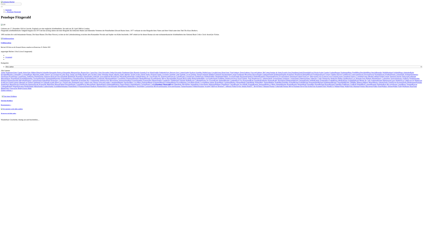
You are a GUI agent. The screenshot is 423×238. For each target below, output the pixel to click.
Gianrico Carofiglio (356, 76)
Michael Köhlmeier (324, 82)
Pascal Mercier (87, 84)
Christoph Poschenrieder (222, 74)
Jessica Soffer (402, 78)
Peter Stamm (190, 84)
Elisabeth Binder (67, 76)
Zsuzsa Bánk (27, 88)
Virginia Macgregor (366, 86)
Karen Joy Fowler (208, 80)
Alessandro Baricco (56, 72)
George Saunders (344, 76)
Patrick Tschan (141, 84)
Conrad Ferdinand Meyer (240, 74)
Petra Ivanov (199, 84)
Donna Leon (17, 76)
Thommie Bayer (298, 86)
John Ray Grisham (89, 80)
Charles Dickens (150, 74)
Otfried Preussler (65, 84)
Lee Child (404, 80)
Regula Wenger (297, 84)
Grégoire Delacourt (402, 76)
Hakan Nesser (10, 78)
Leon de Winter (413, 80)
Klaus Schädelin (349, 80)
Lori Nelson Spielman (32, 82)
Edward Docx (56, 76)
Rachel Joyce (239, 84)
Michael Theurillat (337, 82)
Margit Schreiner (154, 82)
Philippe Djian (220, 84)
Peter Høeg (174, 84)
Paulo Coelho (151, 84)
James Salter (310, 78)
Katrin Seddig (309, 80)
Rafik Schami (248, 84)
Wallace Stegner (387, 86)
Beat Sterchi (371, 72)
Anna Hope (221, 72)
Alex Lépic (98, 72)
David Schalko (385, 74)
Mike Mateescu (358, 82)
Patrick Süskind (130, 84)
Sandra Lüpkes (43, 86)
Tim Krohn (308, 86)
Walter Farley (397, 86)
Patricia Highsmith (107, 84)
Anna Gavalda (212, 72)
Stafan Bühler (127, 86)
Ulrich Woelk (326, 86)
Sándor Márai (33, 86)
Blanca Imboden (404, 72)
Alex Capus (90, 72)
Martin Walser (255, 82)
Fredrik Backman (241, 76)
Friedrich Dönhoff (253, 76)
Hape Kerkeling (86, 78)
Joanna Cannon (31, 80)
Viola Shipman (354, 86)
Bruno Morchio (33, 74)
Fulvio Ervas (278, 76)
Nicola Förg (18, 84)
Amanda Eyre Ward (147, 72)
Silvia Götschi (107, 86)
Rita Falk (342, 84)
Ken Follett (330, 80)
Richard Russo (324, 84)
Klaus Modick (339, 80)
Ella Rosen (76, 76)
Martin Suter (245, 82)
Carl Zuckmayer (55, 74)
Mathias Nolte (273, 82)
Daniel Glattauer (263, 74)
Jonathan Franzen (142, 80)
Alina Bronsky (135, 72)
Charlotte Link (174, 74)
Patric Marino (96, 84)
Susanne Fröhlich (192, 86)
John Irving (79, 80)
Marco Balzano (142, 82)
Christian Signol (195, 74)
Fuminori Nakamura (290, 76)
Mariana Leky (186, 82)
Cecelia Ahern (140, 74)
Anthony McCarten (263, 72)
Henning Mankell (139, 78)
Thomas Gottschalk (276, 86)
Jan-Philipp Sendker (342, 78)
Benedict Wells (381, 72)
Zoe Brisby (18, 88)
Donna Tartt (25, 76)
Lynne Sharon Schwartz (96, 82)
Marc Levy (133, 82)
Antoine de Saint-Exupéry (279, 72)
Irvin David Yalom (240, 78)
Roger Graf (349, 84)
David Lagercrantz (352, 74)
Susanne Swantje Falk (206, 86)
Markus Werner (235, 82)
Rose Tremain (407, 84)
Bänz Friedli (352, 72)
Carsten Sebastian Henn (104, 74)
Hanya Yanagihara (74, 78)
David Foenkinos (314, 74)
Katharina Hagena (267, 80)
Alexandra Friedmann (122, 72)
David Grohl (341, 74)
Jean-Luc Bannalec (355, 78)
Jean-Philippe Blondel (370, 78)
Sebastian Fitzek (66, 86)
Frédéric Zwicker (229, 76)
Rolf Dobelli (357, 84)
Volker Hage (377, 86)
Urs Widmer (335, 86)
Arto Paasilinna (293, 72)
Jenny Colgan (382, 78)
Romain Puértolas (377, 84)
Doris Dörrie (34, 76)
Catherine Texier (129, 74)
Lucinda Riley (54, 82)
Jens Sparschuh (392, 78)
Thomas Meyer (288, 86)
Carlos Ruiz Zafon (67, 74)
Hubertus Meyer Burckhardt (164, 78)
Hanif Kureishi (20, 78)
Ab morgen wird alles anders (8, 113)
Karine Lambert (230, 80)
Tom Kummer (317, 86)
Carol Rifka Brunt (80, 74)
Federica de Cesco (146, 76)
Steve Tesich (136, 86)
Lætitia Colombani (111, 82)
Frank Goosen (186, 76)
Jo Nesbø (410, 78)
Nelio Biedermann (409, 82)
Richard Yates (334, 84)
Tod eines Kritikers (7, 100)
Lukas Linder (83, 82)
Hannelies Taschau (32, 78)
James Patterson (300, 78)
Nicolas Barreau (28, 84)
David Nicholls (375, 74)
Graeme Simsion (389, 76)
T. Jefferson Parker (230, 86)
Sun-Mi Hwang (155, 86)
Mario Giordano (224, 82)
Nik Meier (47, 84)
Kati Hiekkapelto (289, 80)
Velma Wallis (344, 86)
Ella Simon (84, 76)
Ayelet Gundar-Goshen (327, 72)
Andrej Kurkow (190, 72)
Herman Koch (150, 78)
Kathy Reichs (278, 80)
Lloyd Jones (8, 82)
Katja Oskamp (300, 80)
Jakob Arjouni (273, 78)
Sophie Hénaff (117, 86)
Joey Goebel (59, 80)
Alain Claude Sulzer (20, 72)
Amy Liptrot (180, 72)
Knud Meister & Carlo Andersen (366, 80)
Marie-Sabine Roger (212, 82)
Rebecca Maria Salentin (273, 84)
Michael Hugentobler (310, 82)
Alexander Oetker (108, 72)
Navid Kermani (397, 82)
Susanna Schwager (168, 86)
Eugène (128, 76)
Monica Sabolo (378, 82)
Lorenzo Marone (19, 82)
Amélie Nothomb (160, 72)
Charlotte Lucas (184, 74)
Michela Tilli (348, 82)
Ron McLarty (388, 84)
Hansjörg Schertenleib (46, 78)
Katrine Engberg (320, 80)
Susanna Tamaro (180, 86)
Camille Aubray (44, 74)
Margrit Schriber (165, 82)
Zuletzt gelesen (7, 90)
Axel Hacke (314, 72)
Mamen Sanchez (124, 82)
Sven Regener (219, 86)
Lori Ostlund (44, 82)
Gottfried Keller (378, 76)
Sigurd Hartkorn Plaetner (94, 86)
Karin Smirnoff (219, 80)
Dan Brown (253, 74)
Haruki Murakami (106, 78)
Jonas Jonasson (119, 80)
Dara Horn (294, 74)
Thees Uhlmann (263, 86)
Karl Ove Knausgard (243, 80)
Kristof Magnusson (384, 80)
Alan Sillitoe (31, 72)
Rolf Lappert (366, 84)
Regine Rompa (286, 84)
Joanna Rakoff (42, 80)
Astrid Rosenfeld (304, 72)
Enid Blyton (111, 76)
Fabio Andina (135, 76)
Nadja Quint (388, 82)
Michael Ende (298, 82)
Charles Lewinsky (162, 74)
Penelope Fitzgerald (13, 12)
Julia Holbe (186, 80)
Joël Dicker (51, 80)
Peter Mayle (182, 84)
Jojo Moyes (110, 80)
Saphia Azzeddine (55, 86)
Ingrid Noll (217, 78)
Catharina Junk (118, 74)
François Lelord (175, 76)
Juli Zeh (179, 80)
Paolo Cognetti (76, 84)
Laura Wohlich (396, 80)
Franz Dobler (195, 76)
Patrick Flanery (119, 84)
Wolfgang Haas (407, 86)
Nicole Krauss (39, 84)
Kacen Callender (196, 80)
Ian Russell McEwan (181, 78)
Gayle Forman (333, 76)
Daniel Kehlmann (275, 74)
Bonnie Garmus (13, 74)
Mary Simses (264, 82)
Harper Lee (96, 78)
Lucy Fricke (63, 82)
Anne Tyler (229, 72)
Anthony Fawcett (250, 72)
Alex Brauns (81, 72)
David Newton (364, 74)
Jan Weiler (331, 78)
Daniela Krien (286, 74)
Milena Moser (368, 82)
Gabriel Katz (301, 76)
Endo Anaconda (101, 76)
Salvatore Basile (23, 86)
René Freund (307, 84)
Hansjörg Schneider (61, 78)
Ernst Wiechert (120, 76)
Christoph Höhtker (207, 74)
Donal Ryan (8, 76)
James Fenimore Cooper (286, 78)
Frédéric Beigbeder (216, 76)
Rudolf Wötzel (12, 86)
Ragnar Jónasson (259, 84)
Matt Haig (282, 82)
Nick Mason (10, 84)
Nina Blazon (55, 84)
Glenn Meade (368, 76)
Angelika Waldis (201, 72)
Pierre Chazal (229, 84)
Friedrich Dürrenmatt (266, 76)
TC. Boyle (254, 86)
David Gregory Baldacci (328, 74)
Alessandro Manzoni (70, 72)
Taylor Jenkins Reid (243, 86)
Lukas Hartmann (73, 82)
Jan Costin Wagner (321, 78)
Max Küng (289, 82)
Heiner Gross (117, 78)
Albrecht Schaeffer (42, 72)
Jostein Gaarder (162, 80)
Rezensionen (6, 105)
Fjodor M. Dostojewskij (161, 76)
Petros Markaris (209, 84)
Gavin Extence (322, 76)
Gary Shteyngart (311, 76)
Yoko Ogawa (10, 88)
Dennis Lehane (396, 74)
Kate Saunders (255, 80)
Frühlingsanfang (6, 43)
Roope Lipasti (397, 84)
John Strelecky (101, 80)
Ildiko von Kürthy (207, 78)
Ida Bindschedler (195, 78)
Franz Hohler (204, 76)
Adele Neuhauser (7, 72)
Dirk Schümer (406, 74)
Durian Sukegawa (45, 76)
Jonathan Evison (130, 80)
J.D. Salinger (263, 78)
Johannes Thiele (69, 80)
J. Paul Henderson (253, 78)
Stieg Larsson (145, 86)
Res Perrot (315, 84)
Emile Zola (92, 76)
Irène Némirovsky (227, 78)
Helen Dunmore (127, 78)
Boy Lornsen (23, 74)
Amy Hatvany (171, 72)
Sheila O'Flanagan (78, 86)
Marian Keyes (176, 82)
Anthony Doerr (238, 72)
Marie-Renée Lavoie (198, 82)
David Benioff (303, 74)
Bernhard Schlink (392, 72)
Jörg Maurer (153, 80)
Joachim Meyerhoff (19, 80)
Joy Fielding (172, 80)
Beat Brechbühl (362, 72)
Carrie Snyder (91, 74)
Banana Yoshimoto (341, 72)
